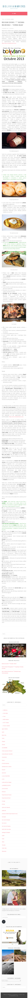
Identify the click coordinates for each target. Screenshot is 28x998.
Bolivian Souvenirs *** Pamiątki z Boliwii (9, 663)
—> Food (3, 716)
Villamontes (4, 851)
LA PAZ (3, 779)
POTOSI (3, 804)
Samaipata (4, 816)
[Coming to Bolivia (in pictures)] (8, 968)
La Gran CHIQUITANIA (6, 776)
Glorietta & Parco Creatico (6, 766)
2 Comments (11, 28)
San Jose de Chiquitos (6, 819)
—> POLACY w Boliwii (6, 725)
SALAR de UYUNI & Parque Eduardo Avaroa (10, 813)
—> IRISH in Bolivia (5, 719)
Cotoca (3, 760)
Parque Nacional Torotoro (6, 794)
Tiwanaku (3, 845)
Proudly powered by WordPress (10, 994)
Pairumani (4, 791)
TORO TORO (4, 848)
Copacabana (4, 757)
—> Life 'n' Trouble (5, 722)
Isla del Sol (4, 772)
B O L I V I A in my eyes (14, 6)
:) (3, 921)
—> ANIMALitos (4, 710)
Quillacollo (4, 810)
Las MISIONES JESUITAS (6, 785)
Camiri (3, 738)
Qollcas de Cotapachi (6, 807)
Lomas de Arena (5, 788)
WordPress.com (14, 995)
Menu (15, 13)
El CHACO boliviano (5, 763)
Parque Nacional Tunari (6, 798)
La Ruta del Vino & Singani (6, 782)
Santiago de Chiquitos (6, 832)
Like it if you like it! (14, 862)
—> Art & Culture (5, 713)
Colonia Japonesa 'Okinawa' (7, 750)
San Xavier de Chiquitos (6, 826)
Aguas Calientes (5, 728)
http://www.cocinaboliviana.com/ (9, 43)
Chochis (3, 744)
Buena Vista (4, 735)
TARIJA (3, 841)
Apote (3, 732)
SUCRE (3, 835)
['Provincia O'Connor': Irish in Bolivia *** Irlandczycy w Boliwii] (20, 956)
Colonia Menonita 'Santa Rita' (7, 754)
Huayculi (3, 769)
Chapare (3, 741)
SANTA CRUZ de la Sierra (6, 829)
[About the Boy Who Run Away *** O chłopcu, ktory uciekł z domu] (8, 956)
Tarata (3, 838)
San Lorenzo (4, 823)
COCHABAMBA (4, 747)
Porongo (3, 801)
